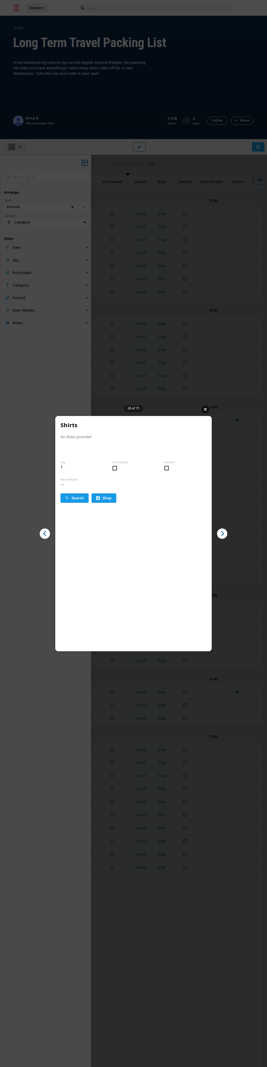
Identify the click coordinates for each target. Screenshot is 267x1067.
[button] (45, 533)
